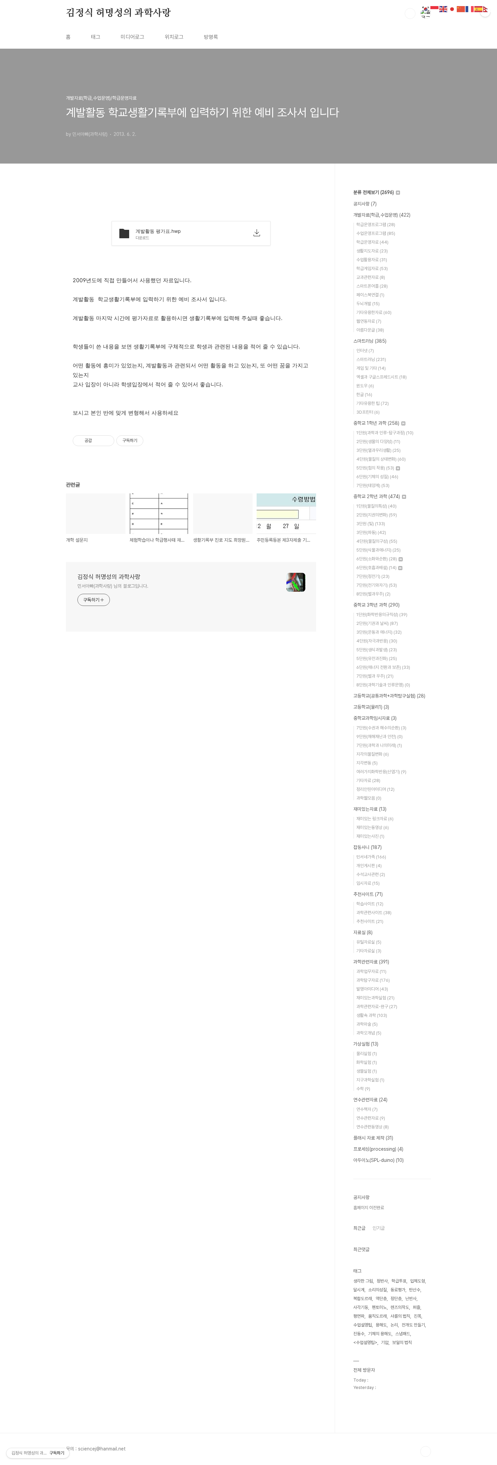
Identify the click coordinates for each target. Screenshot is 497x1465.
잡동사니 (367, 847)
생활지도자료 (372, 250)
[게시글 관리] (106, 441)
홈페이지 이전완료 (368, 1207)
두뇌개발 (368, 303)
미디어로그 (132, 37)
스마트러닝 (369, 341)
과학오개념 (368, 1032)
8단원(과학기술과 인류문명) (383, 684)
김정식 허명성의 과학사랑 (118, 13)
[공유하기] (98, 441)
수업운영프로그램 (375, 233)
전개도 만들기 (413, 1324)
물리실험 (366, 1053)
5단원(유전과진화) (376, 658)
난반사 (411, 1298)
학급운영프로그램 (375, 224)
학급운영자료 (372, 242)
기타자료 (368, 780)
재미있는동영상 (372, 827)
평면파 (358, 1316)
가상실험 (365, 1044)
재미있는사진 (370, 836)
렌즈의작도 (399, 1307)
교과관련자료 (370, 277)
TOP (425, 1451)
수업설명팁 (362, 1324)
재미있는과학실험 (375, 997)
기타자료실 (368, 950)
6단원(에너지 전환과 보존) (383, 667)
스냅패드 (402, 1333)
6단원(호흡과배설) (376, 567)
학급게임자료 (372, 268)
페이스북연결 (370, 294)
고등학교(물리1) (371, 707)
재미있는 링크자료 (375, 818)
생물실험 (366, 1071)
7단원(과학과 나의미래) (379, 745)
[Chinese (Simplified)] (461, 8)
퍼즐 (416, 1307)
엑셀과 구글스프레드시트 (381, 377)
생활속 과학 (371, 1015)
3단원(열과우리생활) (378, 450)
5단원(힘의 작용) (375, 467)
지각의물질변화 (372, 754)
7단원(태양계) (372, 485)
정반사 (382, 1281)
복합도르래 (362, 1298)
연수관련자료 (370, 1099)
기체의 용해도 (380, 1333)
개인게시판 (369, 865)
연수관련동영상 (372, 1126)
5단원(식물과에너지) (378, 550)
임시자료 (368, 883)
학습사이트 (369, 903)
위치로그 (174, 37)
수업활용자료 (371, 259)
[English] (443, 8)
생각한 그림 (363, 1281)
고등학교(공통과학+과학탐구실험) (389, 696)
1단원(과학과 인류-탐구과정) (384, 432)
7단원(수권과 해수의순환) (381, 727)
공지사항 (365, 203)
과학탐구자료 (373, 980)
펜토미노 (379, 1307)
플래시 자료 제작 (373, 1138)
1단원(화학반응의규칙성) (381, 614)
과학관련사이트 (374, 912)
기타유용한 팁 (372, 403)
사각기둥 (360, 1307)
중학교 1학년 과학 (376, 423)
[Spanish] (478, 8)
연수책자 (367, 1109)
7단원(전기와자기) (376, 585)
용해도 (381, 1324)
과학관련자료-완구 (376, 1006)
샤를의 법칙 (400, 1316)
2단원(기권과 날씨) (377, 623)
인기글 (379, 1228)
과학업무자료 (371, 971)
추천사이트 (368, 894)
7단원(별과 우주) (375, 676)
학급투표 (399, 1281)
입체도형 (417, 1281)
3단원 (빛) (370, 523)
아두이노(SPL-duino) (378, 1160)
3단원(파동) (371, 532)
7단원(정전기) (372, 576)
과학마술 (367, 1024)
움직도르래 (377, 1316)
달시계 (358, 1289)
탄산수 (414, 1289)
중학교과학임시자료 (375, 718)
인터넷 (365, 350)
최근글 (359, 1228)
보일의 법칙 (402, 1342)
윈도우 (365, 385)
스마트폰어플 (372, 286)
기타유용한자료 (374, 312)
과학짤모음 (368, 798)
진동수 (358, 1333)
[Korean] (426, 8)
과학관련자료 (371, 962)
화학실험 (366, 1062)
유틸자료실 (368, 942)
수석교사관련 (370, 874)
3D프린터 (368, 412)
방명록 (211, 37)
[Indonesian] (434, 8)
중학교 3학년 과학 (376, 605)
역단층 (381, 1298)
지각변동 (367, 762)
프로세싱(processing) (378, 1149)
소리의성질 (377, 1289)
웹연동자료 (368, 321)
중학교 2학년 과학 (376, 496)
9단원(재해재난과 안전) (379, 736)
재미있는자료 (369, 809)
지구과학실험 (370, 1079)
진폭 (417, 1316)
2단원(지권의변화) (376, 514)
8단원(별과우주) (373, 593)
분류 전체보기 (373, 192)
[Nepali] (487, 8)
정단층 (396, 1298)
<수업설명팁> (365, 1342)
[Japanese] (452, 8)
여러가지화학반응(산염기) (381, 771)
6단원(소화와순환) (376, 558)
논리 (394, 1324)
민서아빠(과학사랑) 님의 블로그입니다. (112, 586)
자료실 (363, 932)
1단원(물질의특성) (376, 506)
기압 (384, 1342)
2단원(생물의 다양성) (378, 441)
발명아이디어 (372, 989)
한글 (364, 394)
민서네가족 (371, 856)
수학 (363, 1088)
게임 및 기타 (371, 368)
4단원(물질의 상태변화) (381, 459)
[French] (470, 8)
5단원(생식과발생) (376, 649)
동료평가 (397, 1289)
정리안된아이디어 (375, 789)
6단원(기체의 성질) (377, 476)
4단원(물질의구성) (376, 541)
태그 (95, 37)
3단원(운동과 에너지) (379, 632)
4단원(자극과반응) (376, 640)
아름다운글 (370, 330)
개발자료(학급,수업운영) (381, 215)
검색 (410, 13)
